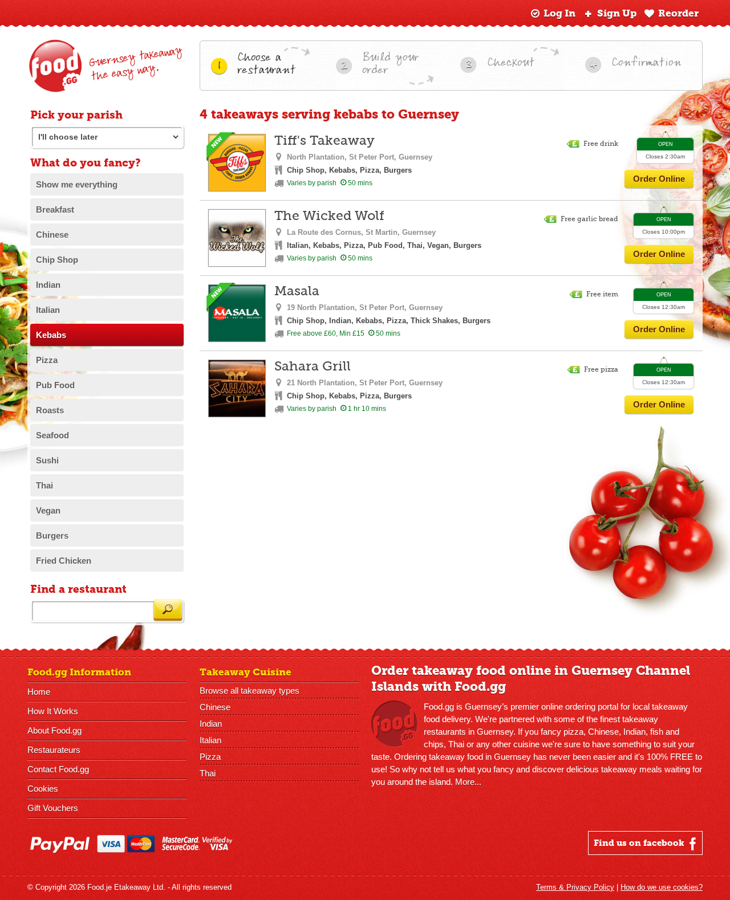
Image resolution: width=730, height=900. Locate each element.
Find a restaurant (78, 589)
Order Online (659, 179)
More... (468, 782)
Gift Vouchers (52, 808)
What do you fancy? (85, 162)
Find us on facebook (640, 843)
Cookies (42, 788)
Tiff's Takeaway (324, 141)
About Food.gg (54, 730)
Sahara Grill (312, 366)
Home (38, 692)
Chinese (215, 707)
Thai (208, 773)
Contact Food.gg (58, 769)
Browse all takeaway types (249, 690)
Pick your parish (76, 114)
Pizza (210, 756)
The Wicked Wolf (329, 216)
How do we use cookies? (661, 887)
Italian (210, 740)
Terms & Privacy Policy (575, 887)
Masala (296, 291)
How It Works (52, 711)
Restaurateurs (53, 750)
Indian (211, 723)
